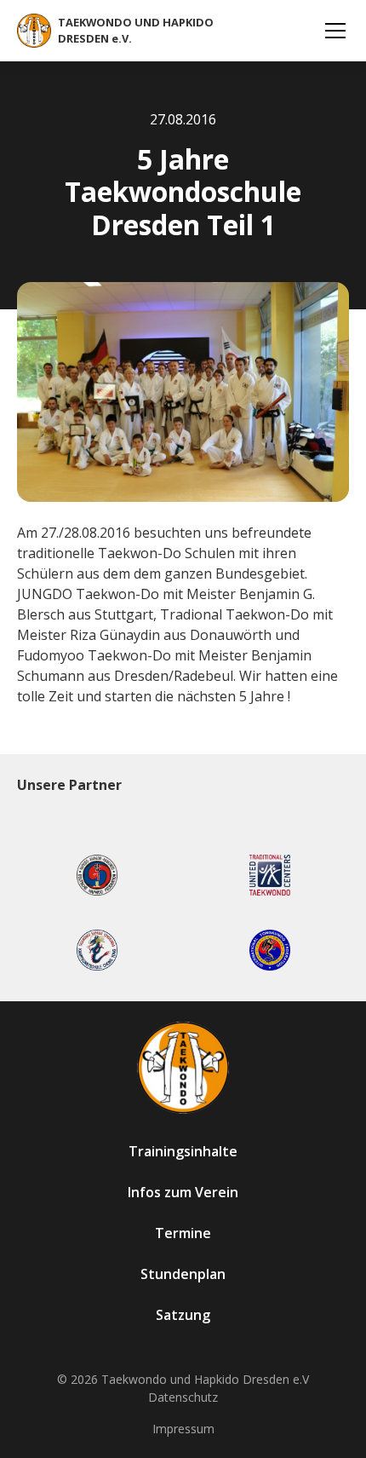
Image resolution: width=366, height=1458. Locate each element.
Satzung (183, 1314)
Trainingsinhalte (183, 1151)
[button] (332, 30)
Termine (183, 1233)
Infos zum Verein (183, 1192)
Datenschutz (183, 1397)
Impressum (183, 1429)
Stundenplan (183, 1274)
